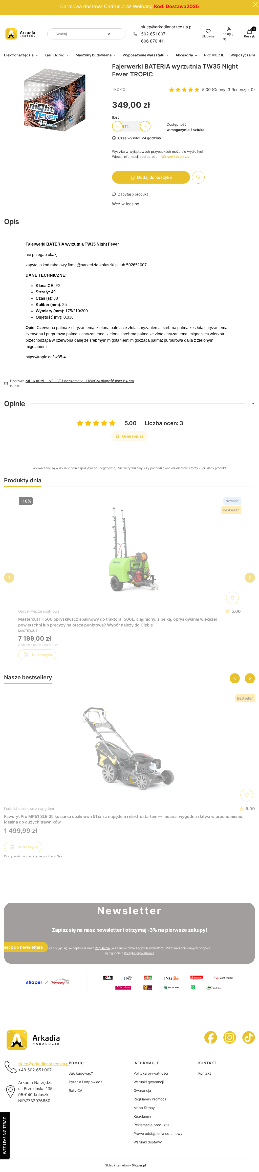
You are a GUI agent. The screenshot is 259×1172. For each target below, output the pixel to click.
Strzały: (43, 292)
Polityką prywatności (139, 953)
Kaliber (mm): (49, 304)
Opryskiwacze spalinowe (38, 611)
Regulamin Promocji (150, 1099)
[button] (119, 34)
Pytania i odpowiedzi (86, 1082)
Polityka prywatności (151, 1073)
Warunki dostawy (148, 1142)
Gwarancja (142, 1090)
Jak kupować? (81, 1073)
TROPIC (118, 89)
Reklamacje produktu (151, 1125)
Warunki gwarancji (149, 1082)
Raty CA (75, 1090)
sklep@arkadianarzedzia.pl (166, 26)
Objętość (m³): (49, 317)
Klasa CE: (46, 286)
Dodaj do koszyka (154, 177)
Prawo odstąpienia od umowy (158, 1133)
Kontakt (204, 1073)
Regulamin (102, 948)
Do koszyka (42, 655)
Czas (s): (44, 298)
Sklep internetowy (125, 1165)
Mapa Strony (144, 1107)
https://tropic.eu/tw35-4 (46, 357)
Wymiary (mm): (50, 311)
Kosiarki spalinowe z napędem (29, 808)
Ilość (116, 117)
